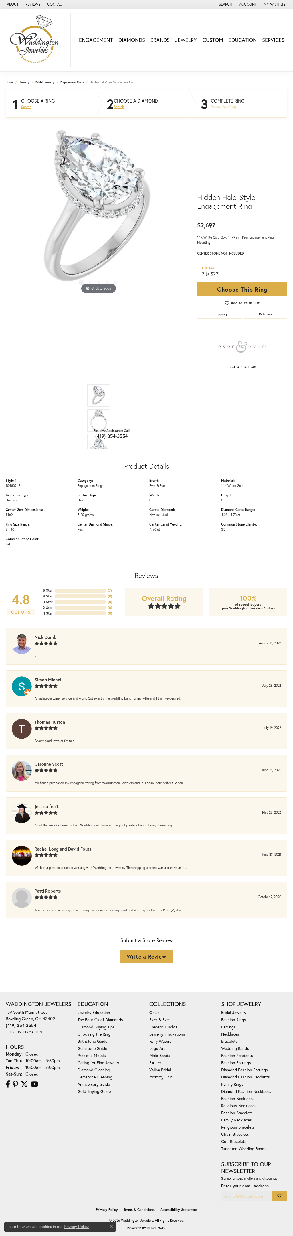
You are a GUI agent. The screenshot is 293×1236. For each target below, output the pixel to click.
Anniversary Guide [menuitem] (94, 1084)
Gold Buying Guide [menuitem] (94, 1091)
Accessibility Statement (178, 1209)
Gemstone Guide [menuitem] (92, 1048)
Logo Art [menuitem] (157, 1048)
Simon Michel (48, 679)
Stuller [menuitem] (155, 1062)
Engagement (96, 39)
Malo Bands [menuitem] (159, 1055)
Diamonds (131, 39)
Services (273, 39)
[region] (99, 209)
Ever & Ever (157, 485)
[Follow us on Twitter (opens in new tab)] (24, 1084)
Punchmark (156, 1228)
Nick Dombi (46, 637)
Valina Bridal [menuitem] (160, 1069)
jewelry (24, 82)
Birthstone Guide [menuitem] (92, 1041)
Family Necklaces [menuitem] (236, 1120)
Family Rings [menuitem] (232, 1084)
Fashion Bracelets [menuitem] (237, 1112)
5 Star (48, 590)
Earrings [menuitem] (228, 1027)
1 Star (48, 613)
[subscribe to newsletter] (279, 1196)
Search (26, 107)
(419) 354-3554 (111, 436)
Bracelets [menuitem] (229, 1041)
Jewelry (186, 39)
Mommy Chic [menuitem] (161, 1077)
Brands (160, 39)
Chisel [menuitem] (155, 1012)
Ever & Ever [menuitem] (159, 1019)
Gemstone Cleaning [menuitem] (95, 1077)
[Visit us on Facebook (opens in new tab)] (8, 1084)
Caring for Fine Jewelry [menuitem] (98, 1062)
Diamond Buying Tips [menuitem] (96, 1027)
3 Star (48, 602)
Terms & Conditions (139, 1209)
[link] (12, 4)
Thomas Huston (50, 722)
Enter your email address (245, 1185)
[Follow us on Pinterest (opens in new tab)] (15, 1084)
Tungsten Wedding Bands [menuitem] (243, 1148)
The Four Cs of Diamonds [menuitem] (100, 1019)
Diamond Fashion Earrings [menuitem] (244, 1069)
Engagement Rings (72, 82)
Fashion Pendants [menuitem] (237, 1055)
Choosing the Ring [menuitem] (94, 1034)
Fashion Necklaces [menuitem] (237, 1098)
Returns (265, 314)
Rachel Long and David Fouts (63, 849)
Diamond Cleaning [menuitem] (94, 1069)
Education (243, 39)
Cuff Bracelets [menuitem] (233, 1141)
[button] (225, 4)
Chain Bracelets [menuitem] (235, 1134)
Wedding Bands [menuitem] (235, 1048)
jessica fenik (47, 806)
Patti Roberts (48, 891)
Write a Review (146, 956)
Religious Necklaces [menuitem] (238, 1105)
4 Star (48, 596)
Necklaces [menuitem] (230, 1034)
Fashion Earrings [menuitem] (236, 1062)
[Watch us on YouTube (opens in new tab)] (34, 1084)
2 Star (48, 607)
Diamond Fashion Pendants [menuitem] (245, 1077)
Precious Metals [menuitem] (92, 1055)
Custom (213, 39)
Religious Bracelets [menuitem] (238, 1127)
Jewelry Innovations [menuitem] (167, 1034)
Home (9, 82)
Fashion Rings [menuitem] (233, 1019)
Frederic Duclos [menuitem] (163, 1027)
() (110, 590)
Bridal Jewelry (44, 82)
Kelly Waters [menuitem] (160, 1041)
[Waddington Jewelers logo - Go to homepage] (37, 40)
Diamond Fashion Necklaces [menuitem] (246, 1091)
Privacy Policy (107, 1209)
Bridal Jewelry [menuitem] (233, 1012)
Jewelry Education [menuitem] (94, 1012)
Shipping (219, 314)
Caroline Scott (49, 764)
